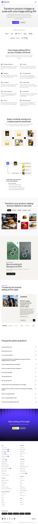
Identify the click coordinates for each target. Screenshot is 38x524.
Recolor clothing (4, 471)
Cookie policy (32, 522)
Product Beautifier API (30, 76)
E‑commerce (4, 493)
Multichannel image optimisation (7, 488)
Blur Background (4, 463)
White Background (4, 461)
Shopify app (28, 513)
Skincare (3, 497)
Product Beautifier (4, 454)
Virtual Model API (23, 95)
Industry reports (22, 492)
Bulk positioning (22, 468)
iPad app (10, 513)
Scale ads (3, 485)
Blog (20, 485)
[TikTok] (10, 519)
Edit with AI (4, 459)
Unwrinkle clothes (5, 456)
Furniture (3, 505)
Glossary (21, 493)
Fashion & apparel (22, 449)
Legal (35, 522)
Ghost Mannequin (5, 451)
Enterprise (21, 502)
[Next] (34, 320)
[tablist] (19, 326)
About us (21, 478)
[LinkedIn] (3, 519)
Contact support (22, 495)
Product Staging (4, 447)
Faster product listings (5, 480)
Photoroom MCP (23, 473)
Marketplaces (22, 451)
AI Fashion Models (5, 449)
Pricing (21, 500)
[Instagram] (7, 519)
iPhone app (5, 513)
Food (2, 495)
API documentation (23, 471)
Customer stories (22, 488)
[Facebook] (5, 519)
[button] (19, 347)
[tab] (4, 326)
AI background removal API (6, 66)
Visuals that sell (4, 483)
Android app (16, 513)
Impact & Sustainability (23, 490)
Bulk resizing (22, 464)
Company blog (22, 487)
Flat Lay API (14, 104)
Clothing (3, 502)
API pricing (21, 504)
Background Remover (5, 466)
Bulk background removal (24, 466)
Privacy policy (27, 522)
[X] (12, 519)
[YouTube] (14, 519)
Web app (22, 513)
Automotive (22, 456)
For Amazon (3, 504)
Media (21, 481)
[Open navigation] (35, 2)
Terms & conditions (21, 522)
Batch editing (22, 463)
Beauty (3, 500)
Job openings (22, 480)
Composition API (9, 94)
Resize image (4, 473)
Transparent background (5, 475)
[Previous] (31, 320)
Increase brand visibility (5, 487)
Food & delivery (22, 447)
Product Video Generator (6, 468)
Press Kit (21, 483)
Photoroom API (22, 461)
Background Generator (5, 464)
